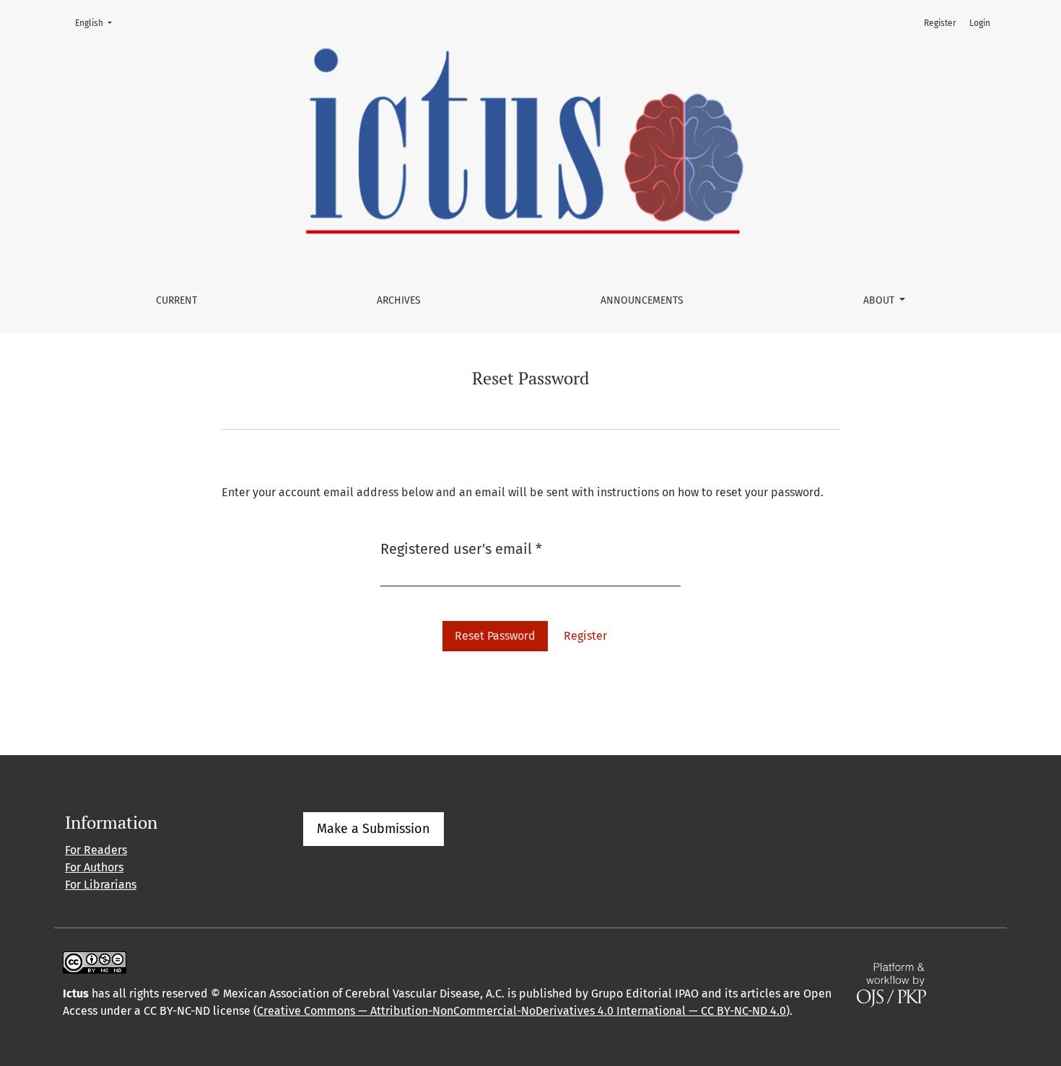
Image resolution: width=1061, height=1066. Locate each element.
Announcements (642, 300)
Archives (399, 300)
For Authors (94, 867)
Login (979, 23)
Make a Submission (373, 829)
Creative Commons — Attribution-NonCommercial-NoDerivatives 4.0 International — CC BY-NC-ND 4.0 (521, 1011)
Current (176, 300)
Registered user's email (461, 548)
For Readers (96, 850)
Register (940, 23)
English (97, 22)
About (880, 300)
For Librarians (100, 884)
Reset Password (495, 636)
